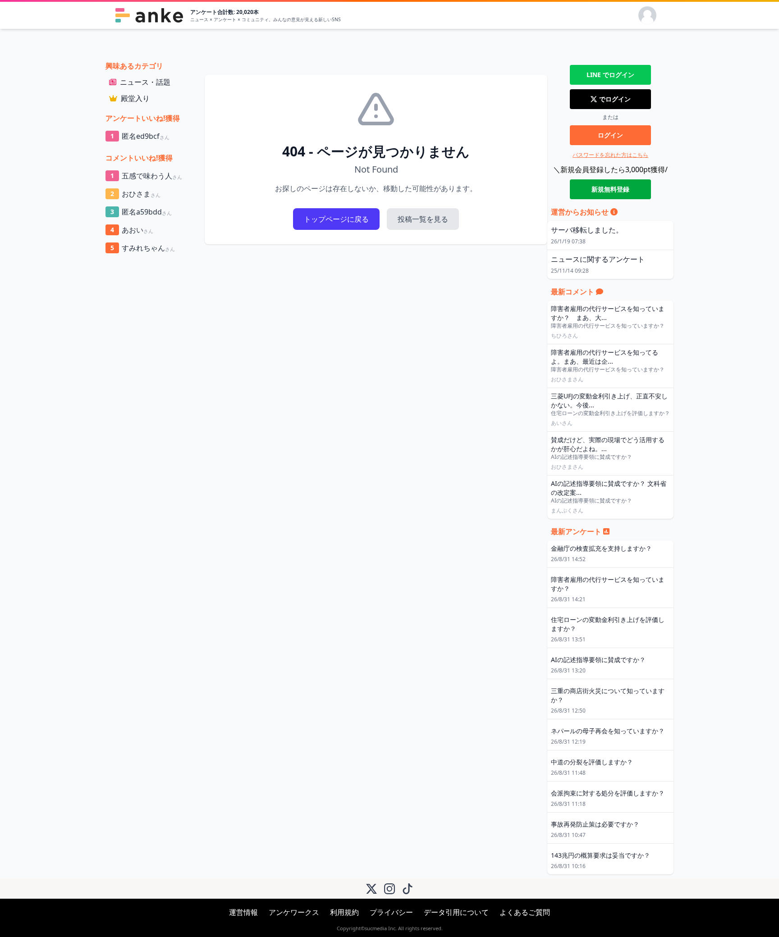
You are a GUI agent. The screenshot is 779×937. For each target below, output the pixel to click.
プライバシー (391, 912)
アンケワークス (294, 912)
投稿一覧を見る (423, 219)
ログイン (610, 135)
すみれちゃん (142, 248)
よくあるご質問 (524, 912)
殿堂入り (135, 98)
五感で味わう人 (146, 176)
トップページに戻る (336, 219)
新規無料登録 (610, 189)
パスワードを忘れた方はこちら (610, 155)
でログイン (610, 74)
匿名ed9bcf (140, 136)
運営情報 (243, 912)
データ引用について (456, 912)
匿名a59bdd (141, 212)
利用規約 (344, 912)
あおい (131, 230)
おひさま (135, 194)
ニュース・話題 (145, 82)
